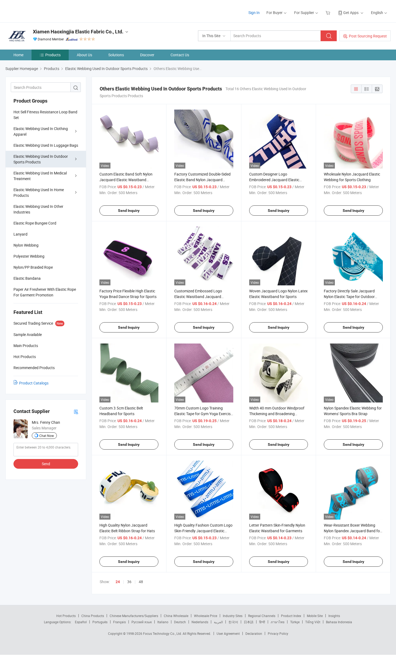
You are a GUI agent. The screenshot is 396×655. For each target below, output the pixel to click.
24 (118, 582)
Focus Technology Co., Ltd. (163, 633)
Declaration (253, 633)
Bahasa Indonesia (339, 622)
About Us (84, 54)
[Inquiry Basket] (328, 12)
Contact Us (180, 54)
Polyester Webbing (28, 256)
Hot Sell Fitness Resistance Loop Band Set (45, 114)
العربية (218, 622)
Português (99, 622)
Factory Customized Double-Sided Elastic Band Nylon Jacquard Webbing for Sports (202, 179)
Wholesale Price (205, 616)
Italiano (162, 622)
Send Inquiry (129, 210)
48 (141, 581)
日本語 (248, 622)
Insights (334, 616)
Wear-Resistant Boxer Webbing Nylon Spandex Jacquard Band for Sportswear (352, 531)
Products (53, 54)
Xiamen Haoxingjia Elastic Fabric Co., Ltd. (78, 31)
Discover (147, 54)
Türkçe (295, 622)
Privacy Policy (278, 633)
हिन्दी (262, 622)
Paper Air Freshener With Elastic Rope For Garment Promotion (44, 292)
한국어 (233, 622)
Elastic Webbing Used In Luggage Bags (45, 145)
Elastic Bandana (27, 278)
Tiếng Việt (312, 622)
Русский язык (141, 622)
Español (81, 622)
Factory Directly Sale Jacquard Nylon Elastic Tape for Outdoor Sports (349, 296)
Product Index (291, 616)
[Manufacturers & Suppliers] (40, 10)
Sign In (254, 12)
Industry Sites (232, 616)
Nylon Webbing (26, 245)
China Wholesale (176, 616)
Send (46, 463)
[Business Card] (76, 411)
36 (129, 581)
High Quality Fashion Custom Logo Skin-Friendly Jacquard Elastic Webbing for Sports (203, 531)
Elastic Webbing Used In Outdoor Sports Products (40, 159)
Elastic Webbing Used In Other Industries (38, 209)
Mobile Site (315, 616)
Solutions (116, 54)
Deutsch (180, 622)
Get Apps (350, 12)
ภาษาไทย (277, 622)
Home (18, 54)
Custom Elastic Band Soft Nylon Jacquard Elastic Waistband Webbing (125, 179)
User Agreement (228, 633)
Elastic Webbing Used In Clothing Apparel (40, 131)
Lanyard (20, 234)
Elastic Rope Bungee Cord (34, 223)
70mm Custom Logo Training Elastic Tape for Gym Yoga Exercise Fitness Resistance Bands (203, 413)
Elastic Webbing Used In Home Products (38, 192)
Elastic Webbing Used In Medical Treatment (40, 175)
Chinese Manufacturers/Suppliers (134, 616)
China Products (92, 616)
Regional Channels (261, 616)
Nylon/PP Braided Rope (33, 267)
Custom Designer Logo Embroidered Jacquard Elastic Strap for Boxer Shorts (274, 179)
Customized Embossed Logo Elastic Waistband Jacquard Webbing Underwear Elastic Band (202, 296)
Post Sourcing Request (368, 35)
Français (119, 622)
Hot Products (66, 616)
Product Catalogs (33, 383)
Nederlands (200, 622)
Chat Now (46, 435)
